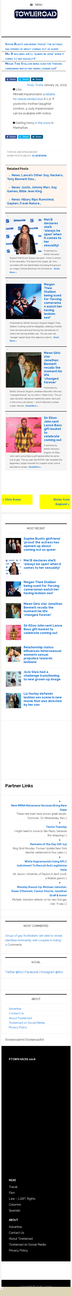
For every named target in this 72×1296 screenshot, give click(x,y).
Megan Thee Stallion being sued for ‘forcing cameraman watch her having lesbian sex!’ (53, 300)
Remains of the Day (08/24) (48, 844)
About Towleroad (20, 1018)
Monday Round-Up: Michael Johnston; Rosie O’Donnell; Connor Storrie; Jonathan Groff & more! (39, 891)
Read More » (32, 406)
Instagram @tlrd (52, 972)
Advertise (15, 1008)
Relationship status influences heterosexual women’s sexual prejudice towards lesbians (42, 654)
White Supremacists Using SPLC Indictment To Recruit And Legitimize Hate (42, 865)
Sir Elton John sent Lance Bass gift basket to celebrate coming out (53, 429)
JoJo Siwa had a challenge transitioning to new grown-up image (42, 675)
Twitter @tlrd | (15, 972)
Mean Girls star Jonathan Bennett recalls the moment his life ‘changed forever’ (53, 367)
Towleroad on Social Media (27, 1022)
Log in (48, 1286)
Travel (13, 1187)
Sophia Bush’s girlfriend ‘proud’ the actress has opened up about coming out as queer (42, 544)
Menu (38, 4)
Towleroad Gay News (36, 14)
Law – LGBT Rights (22, 1198)
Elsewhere (39, 155)
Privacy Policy (18, 1027)
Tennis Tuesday (56, 826)
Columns (15, 1204)
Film (12, 1193)
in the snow (43, 123)
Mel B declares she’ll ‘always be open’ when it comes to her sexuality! (52, 232)
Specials (14, 1210)
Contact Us (16, 1013)
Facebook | (33, 972)
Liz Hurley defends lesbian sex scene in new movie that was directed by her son (43, 699)
